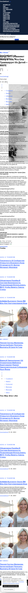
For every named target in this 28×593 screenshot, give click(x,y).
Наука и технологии (12, 65)
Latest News (6, 12)
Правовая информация (11, 26)
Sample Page (6, 15)
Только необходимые (8, 589)
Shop (4, 20)
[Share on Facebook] (15, 373)
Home (4, 11)
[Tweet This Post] (15, 374)
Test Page (6, 22)
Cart (4, 6)
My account (6, 14)
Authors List (6, 4)
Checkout (5, 8)
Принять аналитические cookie (11, 586)
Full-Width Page (7, 9)
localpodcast (4, 76)
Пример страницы (9, 28)
